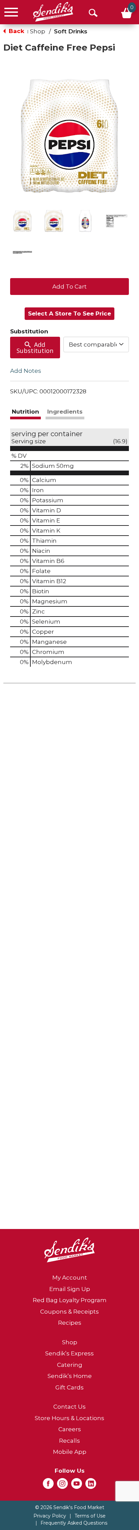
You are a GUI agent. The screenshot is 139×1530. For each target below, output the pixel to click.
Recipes (69, 1322)
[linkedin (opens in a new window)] (90, 1485)
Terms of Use (90, 1516)
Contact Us (69, 1406)
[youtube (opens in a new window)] (76, 1485)
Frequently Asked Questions (73, 1523)
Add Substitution (35, 347)
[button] (22, 221)
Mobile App (69, 1451)
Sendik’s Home (70, 1376)
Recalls (69, 1440)
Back (15, 31)
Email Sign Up (69, 1289)
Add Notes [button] (25, 370)
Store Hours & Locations (69, 1418)
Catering (69, 1364)
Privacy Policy (49, 1516)
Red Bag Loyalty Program (70, 1300)
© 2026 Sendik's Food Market (69, 1507)
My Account (69, 1277)
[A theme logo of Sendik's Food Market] (53, 12)
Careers (69, 1429)
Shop (37, 31)
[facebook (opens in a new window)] (48, 1485)
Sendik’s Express (69, 1353)
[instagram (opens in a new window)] (62, 1485)
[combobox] (96, 344)
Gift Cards (69, 1387)
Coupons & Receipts (69, 1311)
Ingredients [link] (65, 411)
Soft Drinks (70, 31)
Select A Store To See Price (69, 313)
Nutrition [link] (25, 411)
